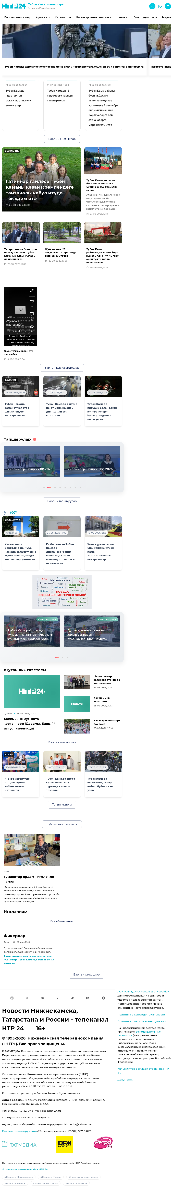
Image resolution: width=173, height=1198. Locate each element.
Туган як (8, 713)
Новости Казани (51, 1177)
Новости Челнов (16, 1183)
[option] (17, 17)
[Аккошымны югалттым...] (77, 704)
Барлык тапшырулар (62, 501)
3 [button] (54, 487)
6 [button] (70, 487)
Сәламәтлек (63, 17)
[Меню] (168, 6)
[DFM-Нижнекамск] (64, 1144)
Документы (125, 1079)
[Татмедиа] (19, 1144)
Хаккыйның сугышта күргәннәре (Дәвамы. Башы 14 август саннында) (30, 723)
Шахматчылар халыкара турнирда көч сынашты (107, 680)
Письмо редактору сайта (19, 1131)
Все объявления (62, 921)
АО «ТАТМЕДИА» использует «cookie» (143, 991)
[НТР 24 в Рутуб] (87, 998)
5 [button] (65, 487)
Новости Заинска (77, 1183)
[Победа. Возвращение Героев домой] (62, 592)
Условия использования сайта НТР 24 (25, 1169)
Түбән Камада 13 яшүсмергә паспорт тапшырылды (60, 95)
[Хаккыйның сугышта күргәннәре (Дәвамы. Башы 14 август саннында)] (32, 691)
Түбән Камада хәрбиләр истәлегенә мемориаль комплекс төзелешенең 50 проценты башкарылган (75, 66)
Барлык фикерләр (86, 974)
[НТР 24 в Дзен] (103, 998)
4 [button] (59, 487)
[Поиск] (152, 6)
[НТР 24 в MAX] (12, 998)
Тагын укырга (62, 804)
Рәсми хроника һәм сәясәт (94, 17)
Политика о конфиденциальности (141, 1014)
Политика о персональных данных (141, 1021)
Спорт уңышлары (145, 17)
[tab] (83, 53)
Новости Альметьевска (84, 1177)
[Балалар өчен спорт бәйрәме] (77, 726)
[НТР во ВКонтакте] (42, 998)
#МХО (7, 871)
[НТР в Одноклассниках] (57, 998)
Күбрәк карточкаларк (62, 824)
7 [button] (75, 487)
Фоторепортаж (47, 619)
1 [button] (43, 487)
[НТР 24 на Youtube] (27, 998)
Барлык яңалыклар (17, 17)
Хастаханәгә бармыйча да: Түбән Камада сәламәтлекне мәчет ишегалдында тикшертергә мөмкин (20, 552)
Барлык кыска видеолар (62, 367)
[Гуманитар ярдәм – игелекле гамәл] (32, 850)
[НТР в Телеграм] (72, 998)
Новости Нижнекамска (19, 1177)
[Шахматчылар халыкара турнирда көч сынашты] (77, 682)
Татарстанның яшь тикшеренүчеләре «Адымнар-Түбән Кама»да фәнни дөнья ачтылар (29, 959)
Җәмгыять (43, 17)
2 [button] (49, 487)
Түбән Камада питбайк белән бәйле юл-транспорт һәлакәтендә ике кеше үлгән (102, 411)
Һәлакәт (123, 17)
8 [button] (80, 487)
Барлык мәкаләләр (62, 742)
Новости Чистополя (46, 1183)
